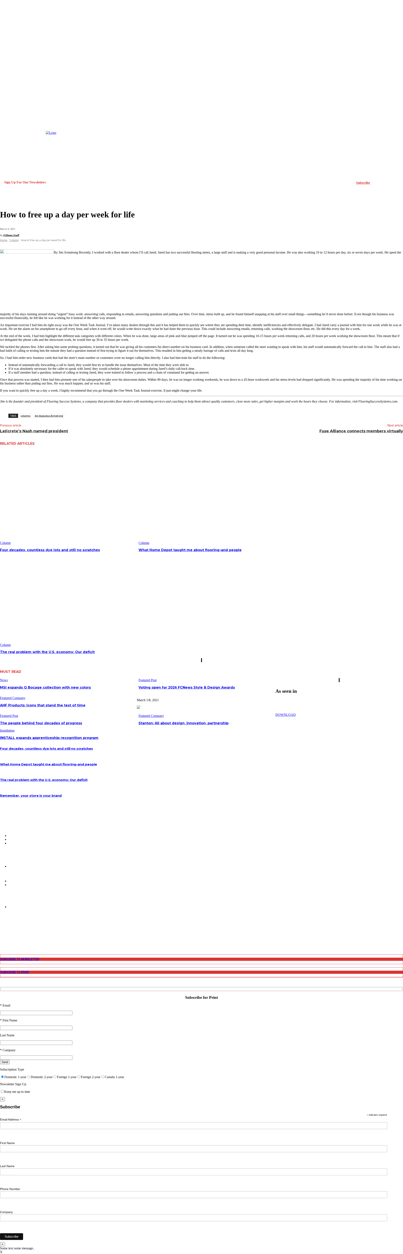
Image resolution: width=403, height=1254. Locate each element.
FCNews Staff (11, 235)
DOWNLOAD (285, 715)
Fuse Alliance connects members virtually (361, 431)
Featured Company (12, 698)
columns (25, 415)
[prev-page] (201, 660)
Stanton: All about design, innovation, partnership (184, 723)
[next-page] (339, 680)
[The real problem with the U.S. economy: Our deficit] (67, 599)
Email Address (10, 1120)
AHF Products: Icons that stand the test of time (42, 705)
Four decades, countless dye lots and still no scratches (50, 550)
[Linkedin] (2, 931)
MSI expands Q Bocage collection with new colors (45, 687)
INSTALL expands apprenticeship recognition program (49, 738)
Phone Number (10, 1189)
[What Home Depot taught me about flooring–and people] (206, 497)
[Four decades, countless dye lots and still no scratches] (67, 497)
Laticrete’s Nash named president (34, 431)
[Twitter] (2, 935)
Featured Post (148, 680)
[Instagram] (2, 928)
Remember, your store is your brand (31, 796)
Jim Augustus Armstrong (49, 415)
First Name (7, 1143)
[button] (5, 200)
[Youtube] (2, 938)
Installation (7, 730)
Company (6, 1212)
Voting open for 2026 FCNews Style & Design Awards (187, 687)
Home (3, 240)
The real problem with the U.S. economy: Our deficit (47, 652)
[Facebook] (2, 924)
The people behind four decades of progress (41, 723)
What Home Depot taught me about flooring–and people (190, 550)
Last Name (7, 1166)
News (4, 680)
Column (14, 240)
